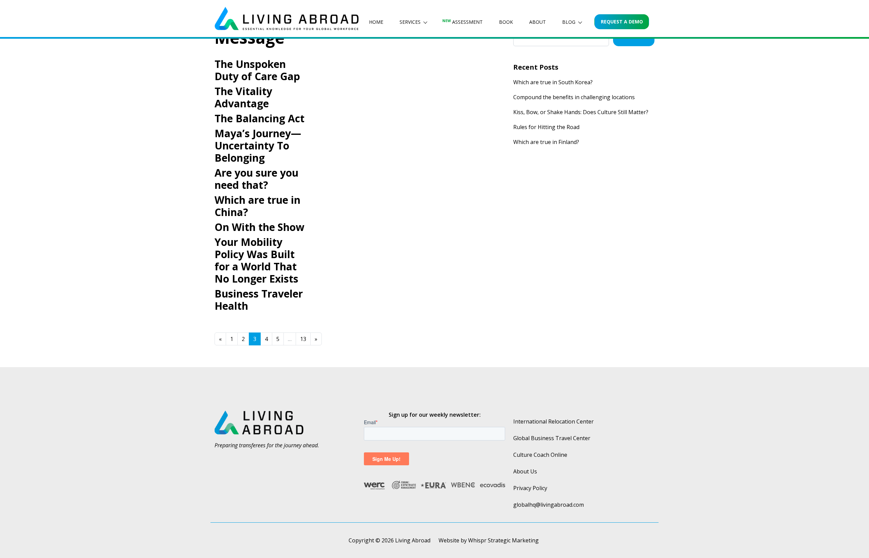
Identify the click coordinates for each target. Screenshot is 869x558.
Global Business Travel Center (551, 438)
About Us (525, 471)
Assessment (462, 21)
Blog (568, 22)
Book (506, 22)
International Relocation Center (553, 421)
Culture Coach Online (540, 454)
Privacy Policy (530, 488)
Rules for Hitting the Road (546, 127)
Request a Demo (622, 21)
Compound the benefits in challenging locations (574, 97)
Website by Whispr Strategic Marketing (489, 540)
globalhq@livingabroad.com (548, 504)
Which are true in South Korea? (553, 82)
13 (303, 339)
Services (410, 22)
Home (376, 22)
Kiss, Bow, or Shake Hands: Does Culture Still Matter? (580, 112)
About (537, 22)
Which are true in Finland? (546, 142)
